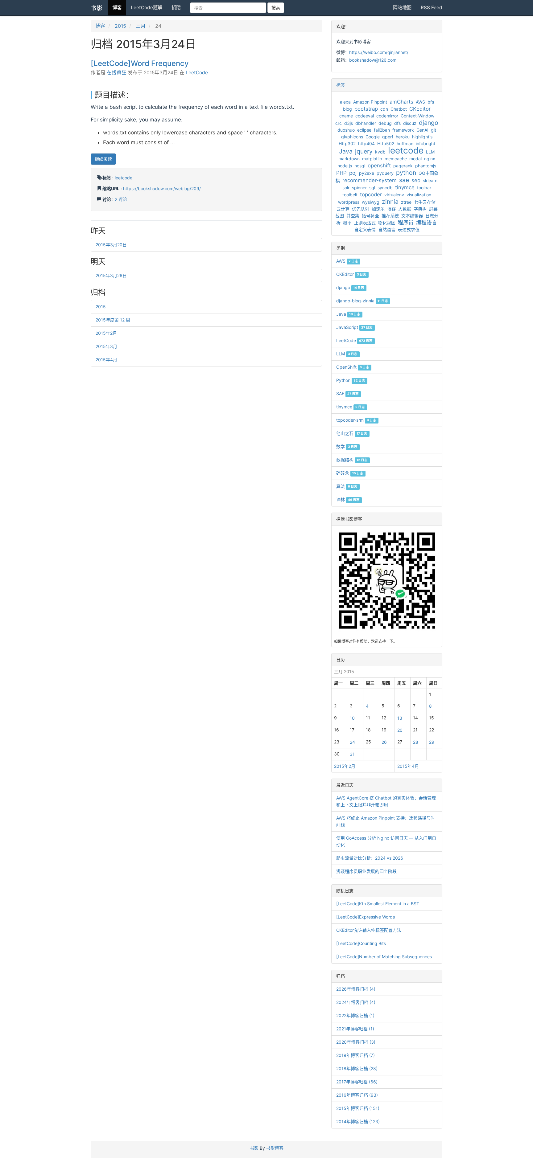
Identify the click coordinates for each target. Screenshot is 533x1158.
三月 (141, 26)
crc (338, 123)
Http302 (347, 143)
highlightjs (422, 136)
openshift (379, 165)
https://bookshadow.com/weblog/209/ (162, 188)
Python (350, 380)
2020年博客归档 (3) (355, 1042)
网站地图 (402, 7)
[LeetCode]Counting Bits (361, 943)
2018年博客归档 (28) (357, 1068)
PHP (341, 173)
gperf (387, 136)
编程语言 (426, 222)
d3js (348, 123)
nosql (359, 165)
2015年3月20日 (111, 244)
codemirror (387, 115)
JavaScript (354, 327)
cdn (384, 109)
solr (345, 187)
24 (352, 742)
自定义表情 (365, 229)
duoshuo (346, 130)
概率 (347, 222)
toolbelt (349, 194)
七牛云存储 (425, 202)
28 (415, 742)
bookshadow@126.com (372, 60)
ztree (406, 202)
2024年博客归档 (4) (355, 1002)
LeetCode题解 (146, 7)
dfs (397, 123)
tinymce (405, 187)
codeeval (364, 115)
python (406, 172)
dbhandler (365, 123)
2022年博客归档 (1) (355, 1015)
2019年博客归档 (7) (355, 1055)
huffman (405, 143)
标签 (340, 85)
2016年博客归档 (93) (357, 1095)
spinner (359, 187)
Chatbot (398, 109)
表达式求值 (408, 229)
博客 (117, 7)
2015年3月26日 (111, 275)
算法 (346, 486)
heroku (403, 136)
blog (347, 109)
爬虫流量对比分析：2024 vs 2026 (369, 858)
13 (399, 718)
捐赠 (176, 7)
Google (373, 136)
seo (415, 180)
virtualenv (394, 194)
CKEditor (420, 109)
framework (403, 130)
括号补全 (370, 215)
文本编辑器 (412, 215)
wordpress (348, 202)
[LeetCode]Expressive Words (365, 916)
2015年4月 (106, 359)
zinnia (390, 201)
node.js (344, 165)
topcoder (371, 194)
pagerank (403, 165)
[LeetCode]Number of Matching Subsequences (384, 956)
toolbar (424, 187)
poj (353, 173)
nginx (429, 158)
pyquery (385, 173)
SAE (347, 393)
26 (384, 742)
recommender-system (369, 180)
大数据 (404, 208)
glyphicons (352, 136)
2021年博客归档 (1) (355, 1028)
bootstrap (366, 109)
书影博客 (274, 1148)
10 (352, 718)
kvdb (380, 151)
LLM (430, 151)
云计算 (343, 208)
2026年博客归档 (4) (355, 989)
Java (346, 151)
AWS (420, 101)
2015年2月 (106, 333)
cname (346, 115)
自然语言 (386, 229)
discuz (409, 123)
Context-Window (417, 115)
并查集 (352, 215)
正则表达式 (365, 222)
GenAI (422, 130)
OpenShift (352, 367)
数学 (346, 446)
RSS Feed (431, 7)
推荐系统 (390, 215)
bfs (431, 101)
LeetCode (197, 73)
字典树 (420, 208)
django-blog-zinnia (362, 300)
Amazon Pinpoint (370, 101)
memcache (396, 158)
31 (352, 754)
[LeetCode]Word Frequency (140, 63)
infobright (425, 143)
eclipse (364, 130)
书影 (97, 8)
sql (372, 187)
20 (400, 730)
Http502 (385, 143)
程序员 (406, 222)
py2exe (366, 173)
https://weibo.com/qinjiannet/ (378, 52)
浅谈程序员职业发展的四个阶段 (366, 871)
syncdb (385, 187)
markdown (349, 158)
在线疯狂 (116, 73)
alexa (345, 101)
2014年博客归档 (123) (358, 1121)
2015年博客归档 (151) (357, 1108)
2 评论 (121, 199)
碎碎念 (349, 473)
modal (415, 158)
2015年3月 (106, 346)
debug (385, 123)
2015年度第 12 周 (113, 319)
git (433, 130)
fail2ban (382, 130)
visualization (419, 194)
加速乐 (378, 208)
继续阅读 (103, 159)
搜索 (275, 7)
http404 (366, 143)
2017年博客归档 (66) (357, 1081)
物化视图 (386, 222)
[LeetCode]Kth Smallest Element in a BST (377, 903)
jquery (364, 151)
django (428, 122)
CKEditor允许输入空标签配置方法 (368, 930)
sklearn (430, 180)
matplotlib (372, 158)
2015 (120, 26)
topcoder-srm (356, 420)
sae (404, 180)
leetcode (123, 177)
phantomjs (425, 165)
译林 (348, 499)
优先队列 (360, 208)
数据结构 (352, 459)
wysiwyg (370, 202)
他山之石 (351, 433)
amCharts (401, 102)
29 (431, 742)
